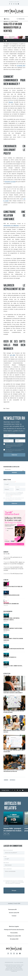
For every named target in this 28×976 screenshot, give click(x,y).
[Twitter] (11, 3)
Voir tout (6, 553)
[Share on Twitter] (15, 790)
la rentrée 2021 (21, 65)
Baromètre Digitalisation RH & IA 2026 (11, 595)
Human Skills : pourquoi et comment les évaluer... (13, 830)
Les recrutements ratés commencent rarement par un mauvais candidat (13, 568)
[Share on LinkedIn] (4, 41)
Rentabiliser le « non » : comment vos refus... (13, 666)
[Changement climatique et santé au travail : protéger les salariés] (6, 626)
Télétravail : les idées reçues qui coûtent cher (14, 648)
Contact (14, 915)
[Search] (20, 19)
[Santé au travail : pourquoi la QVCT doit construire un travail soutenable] (14, 703)
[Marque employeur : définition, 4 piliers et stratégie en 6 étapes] (14, 722)
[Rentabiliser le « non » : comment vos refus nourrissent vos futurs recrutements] (6, 663)
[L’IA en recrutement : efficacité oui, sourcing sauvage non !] (6, 636)
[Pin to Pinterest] (17, 790)
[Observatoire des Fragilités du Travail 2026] (6, 584)
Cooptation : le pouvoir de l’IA (10, 657)
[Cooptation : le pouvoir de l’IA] (6, 655)
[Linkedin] (17, 953)
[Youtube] (18, 3)
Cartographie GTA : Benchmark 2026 (11, 603)
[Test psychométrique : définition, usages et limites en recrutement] (14, 742)
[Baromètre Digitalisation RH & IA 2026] (6, 592)
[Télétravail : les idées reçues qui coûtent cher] (6, 646)
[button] (5, 833)
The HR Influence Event (16, 573)
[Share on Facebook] (27, 39)
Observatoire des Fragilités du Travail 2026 (13, 586)
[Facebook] (9, 3)
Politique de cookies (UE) (14, 936)
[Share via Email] (6, 41)
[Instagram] (13, 3)
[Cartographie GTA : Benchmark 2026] (6, 601)
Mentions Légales (14, 926)
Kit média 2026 (14, 939)
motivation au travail (10, 181)
